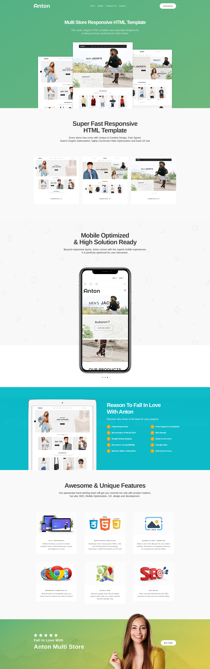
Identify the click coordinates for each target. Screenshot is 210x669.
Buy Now (168, 643)
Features (122, 6)
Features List (111, 6)
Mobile (100, 6)
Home (92, 6)
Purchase (168, 6)
